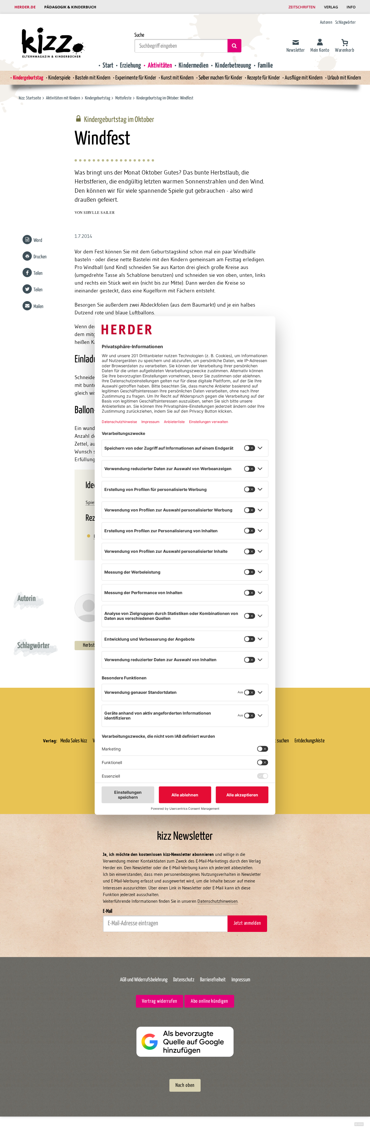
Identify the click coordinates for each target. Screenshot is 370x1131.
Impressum (241, 979)
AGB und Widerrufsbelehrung (143, 979)
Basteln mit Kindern (92, 78)
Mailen (38, 306)
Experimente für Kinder (135, 78)
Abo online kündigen (209, 1001)
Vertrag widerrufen (159, 1001)
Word (38, 240)
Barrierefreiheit (213, 979)
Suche (139, 35)
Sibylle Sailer (99, 212)
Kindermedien (193, 65)
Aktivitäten (160, 65)
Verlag (331, 7)
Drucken (40, 257)
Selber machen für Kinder (220, 78)
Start (108, 65)
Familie (265, 65)
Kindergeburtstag (28, 78)
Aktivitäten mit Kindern (63, 98)
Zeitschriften (301, 7)
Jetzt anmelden (247, 923)
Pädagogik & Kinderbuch (70, 7)
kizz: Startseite (30, 98)
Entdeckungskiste (310, 741)
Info (351, 7)
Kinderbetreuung (233, 65)
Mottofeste (123, 98)
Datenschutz (183, 979)
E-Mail (107, 911)
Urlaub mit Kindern (344, 78)
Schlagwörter (345, 22)
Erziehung (130, 65)
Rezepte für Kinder (263, 78)
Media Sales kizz (73, 741)
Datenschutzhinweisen (217, 901)
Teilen (38, 273)
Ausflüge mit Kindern (304, 78)
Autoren (326, 22)
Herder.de (25, 7)
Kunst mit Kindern (177, 78)
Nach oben (184, 1085)
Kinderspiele (59, 78)
